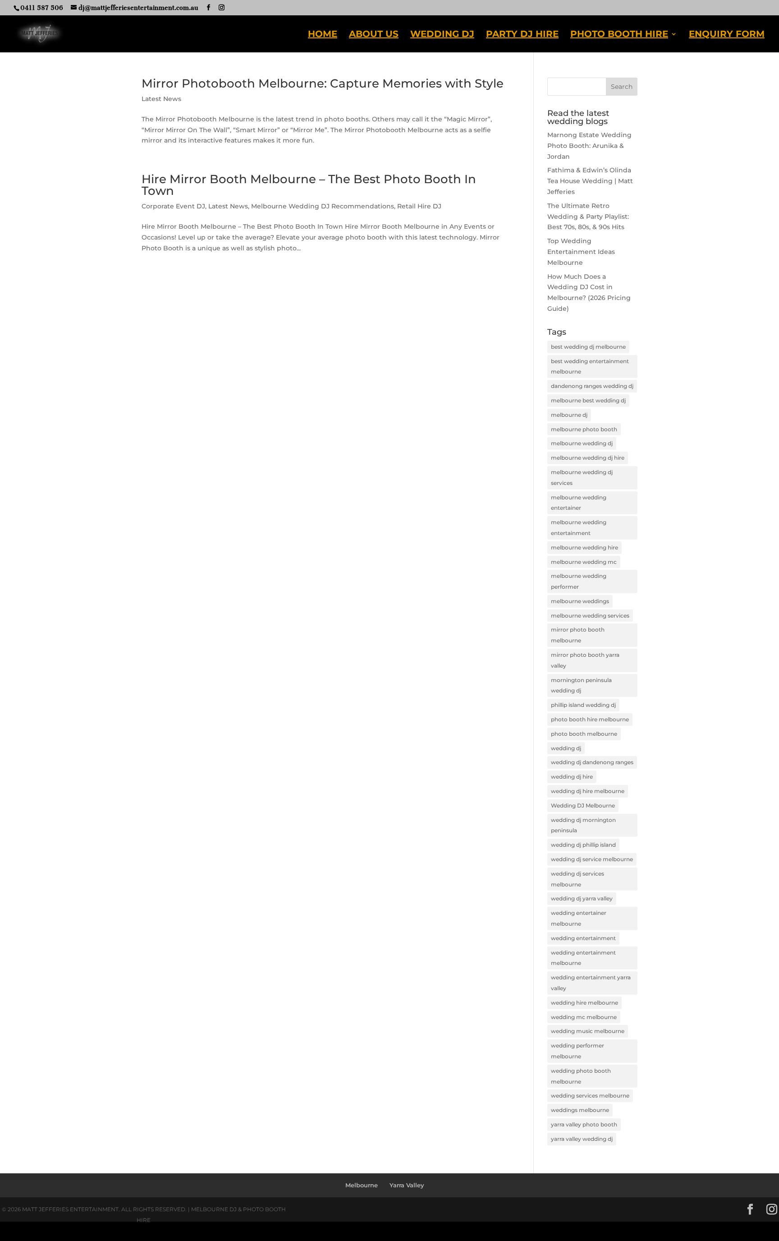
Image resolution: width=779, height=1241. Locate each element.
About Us (374, 35)
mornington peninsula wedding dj (581, 685)
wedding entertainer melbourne (578, 918)
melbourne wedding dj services (582, 477)
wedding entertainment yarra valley (591, 983)
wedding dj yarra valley (582, 898)
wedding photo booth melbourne (581, 1076)
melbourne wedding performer (578, 581)
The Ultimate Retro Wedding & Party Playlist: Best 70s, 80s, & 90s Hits (588, 216)
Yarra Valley (407, 1185)
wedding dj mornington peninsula (583, 825)
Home (322, 35)
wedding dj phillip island (583, 844)
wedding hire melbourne (584, 1002)
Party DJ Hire (522, 35)
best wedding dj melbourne (588, 346)
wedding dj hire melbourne (587, 791)
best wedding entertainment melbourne (590, 366)
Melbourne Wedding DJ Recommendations (322, 206)
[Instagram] (222, 8)
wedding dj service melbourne (592, 859)
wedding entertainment (583, 938)
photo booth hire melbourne (590, 719)
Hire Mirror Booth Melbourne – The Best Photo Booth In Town (309, 185)
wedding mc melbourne (584, 1017)
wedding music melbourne (587, 1031)
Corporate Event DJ (173, 206)
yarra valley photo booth (584, 1124)
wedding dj (566, 748)
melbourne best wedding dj (588, 400)
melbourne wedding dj (582, 443)
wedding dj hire (572, 776)
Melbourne (361, 1185)
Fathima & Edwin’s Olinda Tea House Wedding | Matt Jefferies (590, 181)
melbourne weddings (580, 601)
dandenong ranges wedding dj (592, 386)
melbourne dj (569, 414)
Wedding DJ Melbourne (583, 805)
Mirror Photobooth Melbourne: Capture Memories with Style (323, 83)
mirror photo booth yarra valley (585, 660)
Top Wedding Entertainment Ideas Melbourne (581, 252)
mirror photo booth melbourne (578, 635)
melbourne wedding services (590, 615)
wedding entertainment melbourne (583, 958)
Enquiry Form (727, 35)
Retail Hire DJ (419, 206)
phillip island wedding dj (583, 704)
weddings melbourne (580, 1110)
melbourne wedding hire (584, 547)
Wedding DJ (442, 35)
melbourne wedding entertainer (578, 503)
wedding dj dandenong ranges (592, 762)
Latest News (161, 99)
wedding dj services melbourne (577, 879)
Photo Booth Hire (619, 35)
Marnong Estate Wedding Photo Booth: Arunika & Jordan (589, 146)
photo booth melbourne (584, 733)
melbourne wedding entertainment (578, 527)
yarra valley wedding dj (582, 1138)
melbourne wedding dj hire (587, 457)
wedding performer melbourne (577, 1051)
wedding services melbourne (590, 1095)
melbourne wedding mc (584, 561)
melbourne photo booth (584, 429)
